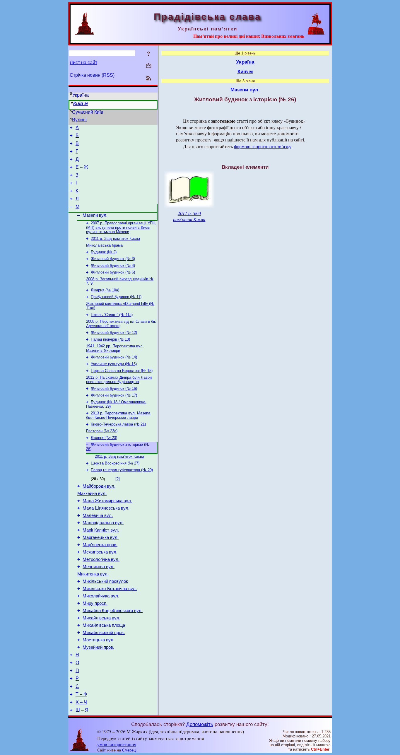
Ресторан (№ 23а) (101, 431)
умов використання (116, 744)
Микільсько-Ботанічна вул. (110, 588)
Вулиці (79, 119)
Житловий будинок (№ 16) (114, 388)
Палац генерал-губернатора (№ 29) (122, 470)
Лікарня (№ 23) (104, 437)
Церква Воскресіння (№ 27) (115, 463)
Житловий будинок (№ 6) (113, 272)
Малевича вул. (98, 515)
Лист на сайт (83, 62)
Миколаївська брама (104, 245)
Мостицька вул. (98, 640)
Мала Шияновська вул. (106, 508)
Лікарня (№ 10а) (105, 290)
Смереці (129, 750)
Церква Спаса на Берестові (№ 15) (122, 370)
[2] (117, 479)
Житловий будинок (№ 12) (114, 332)
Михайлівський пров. (104, 632)
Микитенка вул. (93, 574)
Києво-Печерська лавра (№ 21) (118, 424)
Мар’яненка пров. (100, 544)
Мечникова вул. (98, 566)
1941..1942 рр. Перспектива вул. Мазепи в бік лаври (115, 348)
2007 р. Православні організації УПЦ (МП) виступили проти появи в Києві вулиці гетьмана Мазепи (120, 227)
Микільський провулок (105, 581)
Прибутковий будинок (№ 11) (116, 297)
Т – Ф (81, 694)
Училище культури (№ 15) (114, 364)
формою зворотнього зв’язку (262, 146)
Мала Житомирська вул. (107, 500)
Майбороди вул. (99, 486)
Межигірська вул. (100, 552)
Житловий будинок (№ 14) (114, 357)
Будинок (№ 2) (104, 252)
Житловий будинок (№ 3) (113, 259)
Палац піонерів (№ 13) (110, 339)
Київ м (80, 103)
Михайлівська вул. (101, 618)
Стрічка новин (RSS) (92, 75)
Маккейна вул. (92, 493)
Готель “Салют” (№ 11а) (112, 314)
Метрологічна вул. (101, 559)
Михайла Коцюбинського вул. (113, 610)
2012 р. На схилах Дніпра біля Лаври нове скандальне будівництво (119, 379)
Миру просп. (95, 603)
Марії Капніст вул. (101, 530)
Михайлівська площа (104, 625)
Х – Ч (81, 702)
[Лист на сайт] (148, 66)
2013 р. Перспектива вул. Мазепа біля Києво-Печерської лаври (118, 415)
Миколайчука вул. (101, 596)
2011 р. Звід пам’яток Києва (115, 238)
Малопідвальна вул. (103, 522)
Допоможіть (199, 724)
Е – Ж (82, 167)
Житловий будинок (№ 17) (114, 395)
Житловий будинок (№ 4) (113, 265)
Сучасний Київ (87, 112)
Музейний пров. (98, 647)
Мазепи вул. (95, 215)
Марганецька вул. (101, 537)
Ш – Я (82, 710)
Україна (80, 95)
